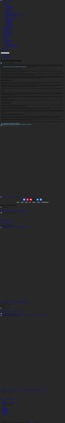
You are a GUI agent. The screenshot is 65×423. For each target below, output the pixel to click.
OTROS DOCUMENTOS (10, 8)
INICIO (4, 2)
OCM (3, 208)
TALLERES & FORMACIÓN (8, 28)
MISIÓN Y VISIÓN (7, 4)
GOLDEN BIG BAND (9, 22)
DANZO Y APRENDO (7, 35)
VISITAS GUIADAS (7, 30)
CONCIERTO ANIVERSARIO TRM (7, 220)
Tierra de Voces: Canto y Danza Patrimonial (9, 399)
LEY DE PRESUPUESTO (10, 6)
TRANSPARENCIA (7, 5)
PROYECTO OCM (9, 7)
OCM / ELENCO (9, 19)
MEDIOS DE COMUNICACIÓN (11, 14)
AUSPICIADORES (7, 11)
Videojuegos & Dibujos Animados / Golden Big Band (11, 311)
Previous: (10, 123)
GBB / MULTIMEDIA (9, 24)
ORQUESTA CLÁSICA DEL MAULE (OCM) (10, 17)
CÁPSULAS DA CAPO (8, 36)
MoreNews (31, 422)
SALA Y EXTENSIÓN (7, 38)
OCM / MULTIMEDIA (9, 20)
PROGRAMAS (5, 39)
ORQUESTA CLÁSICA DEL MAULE (11, 18)
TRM (3, 63)
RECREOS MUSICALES (8, 34)
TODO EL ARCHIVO (6, 58)
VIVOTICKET (6, 49)
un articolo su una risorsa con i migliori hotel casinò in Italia (14, 66)
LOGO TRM (10, 9)
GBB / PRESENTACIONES (10, 25)
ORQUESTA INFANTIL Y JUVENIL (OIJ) (10, 26)
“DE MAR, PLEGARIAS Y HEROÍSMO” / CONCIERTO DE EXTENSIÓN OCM (14, 210)
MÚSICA (4, 309)
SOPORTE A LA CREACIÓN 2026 (9, 40)
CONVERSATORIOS (7, 29)
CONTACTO (4, 50)
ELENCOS (4, 16)
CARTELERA (4, 37)
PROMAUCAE (6, 42)
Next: (16, 124)
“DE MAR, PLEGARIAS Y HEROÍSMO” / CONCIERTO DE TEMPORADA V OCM (15, 226)
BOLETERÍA (4, 48)
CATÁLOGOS (6, 12)
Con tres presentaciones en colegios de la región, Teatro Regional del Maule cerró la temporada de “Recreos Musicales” (24, 314)
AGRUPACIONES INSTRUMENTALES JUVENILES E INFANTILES (15, 15)
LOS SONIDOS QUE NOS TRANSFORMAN (12, 46)
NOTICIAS (4, 47)
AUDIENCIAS (4, 27)
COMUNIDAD (6, 31)
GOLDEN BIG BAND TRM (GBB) (9, 21)
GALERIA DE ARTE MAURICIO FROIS (10, 32)
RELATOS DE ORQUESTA (10, 45)
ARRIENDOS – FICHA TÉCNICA (9, 10)
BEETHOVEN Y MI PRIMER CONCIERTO (12, 44)
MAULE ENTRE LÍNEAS (8, 41)
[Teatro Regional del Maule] (10, 197)
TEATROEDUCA (6, 410)
